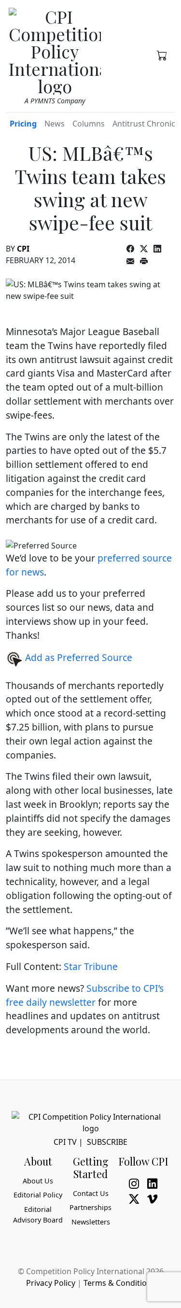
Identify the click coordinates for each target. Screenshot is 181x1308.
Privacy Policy (50, 1283)
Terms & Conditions (119, 1283)
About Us (38, 1180)
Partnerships (90, 1207)
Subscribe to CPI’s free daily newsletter (85, 995)
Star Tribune (91, 966)
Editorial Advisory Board (38, 1214)
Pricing (23, 123)
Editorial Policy (38, 1194)
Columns (88, 123)
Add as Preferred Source (77, 657)
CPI (23, 248)
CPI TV (65, 1142)
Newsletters (90, 1221)
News (54, 123)
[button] (162, 54)
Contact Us (91, 1193)
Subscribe (107, 1142)
